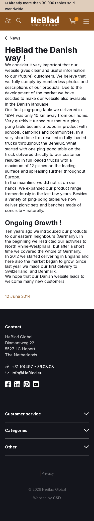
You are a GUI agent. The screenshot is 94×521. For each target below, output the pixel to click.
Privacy (48, 473)
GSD (57, 498)
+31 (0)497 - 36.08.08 (33, 366)
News (15, 38)
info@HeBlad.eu (27, 372)
